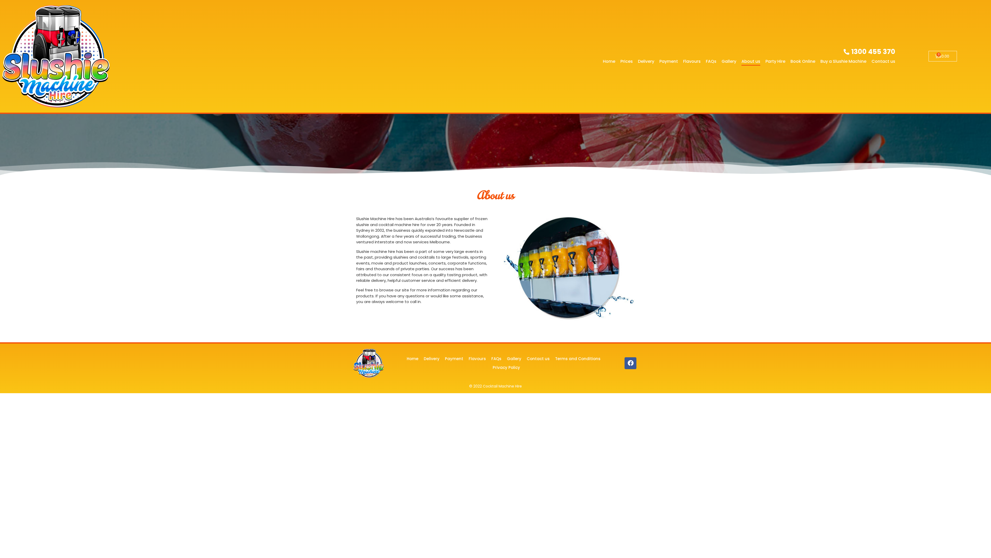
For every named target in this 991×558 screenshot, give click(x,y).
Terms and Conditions (578, 358)
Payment (668, 61)
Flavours (692, 61)
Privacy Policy (506, 367)
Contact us (883, 61)
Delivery (646, 61)
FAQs (711, 61)
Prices (626, 61)
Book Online (802, 61)
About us (750, 61)
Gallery (729, 61)
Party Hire (775, 61)
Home (609, 61)
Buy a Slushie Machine (843, 61)
